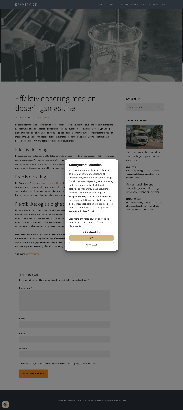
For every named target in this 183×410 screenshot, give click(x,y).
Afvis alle (92, 244)
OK (91, 238)
